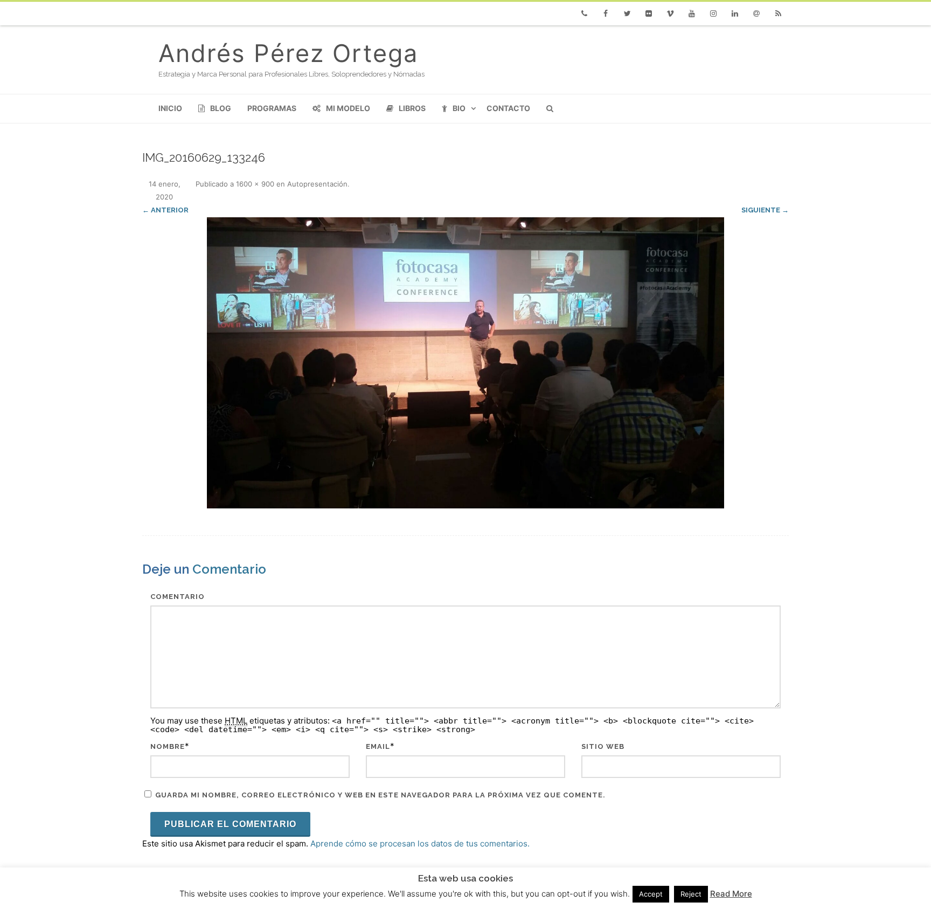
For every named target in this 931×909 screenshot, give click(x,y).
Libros (412, 108)
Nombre (167, 746)
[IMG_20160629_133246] (465, 362)
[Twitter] (627, 13)
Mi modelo (348, 108)
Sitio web (602, 746)
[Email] (756, 13)
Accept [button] (651, 894)
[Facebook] (605, 13)
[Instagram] (713, 13)
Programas (271, 108)
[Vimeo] (670, 13)
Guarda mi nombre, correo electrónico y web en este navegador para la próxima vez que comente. (380, 794)
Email (378, 746)
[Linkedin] (735, 13)
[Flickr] (648, 13)
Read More (731, 894)
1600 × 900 (255, 184)
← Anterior (165, 210)
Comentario (177, 596)
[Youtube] (692, 13)
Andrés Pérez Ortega (288, 53)
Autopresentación (317, 184)
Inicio (170, 108)
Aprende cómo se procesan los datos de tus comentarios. (420, 843)
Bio (459, 108)
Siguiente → (765, 210)
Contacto (508, 108)
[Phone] (584, 13)
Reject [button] (690, 894)
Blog (220, 108)
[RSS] (778, 13)
